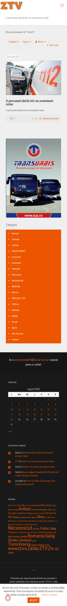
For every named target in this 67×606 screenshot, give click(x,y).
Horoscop (16, 274)
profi (54, 532)
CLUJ (54, 510)
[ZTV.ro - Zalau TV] (11, 5)
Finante (41, 513)
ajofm (53, 505)
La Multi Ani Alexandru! (27, 521)
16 (55, 409)
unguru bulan (37, 545)
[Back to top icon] (33, 570)
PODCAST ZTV (18, 298)
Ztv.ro (53, 548)
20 (35, 414)
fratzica (49, 513)
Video (47, 545)
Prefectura (12, 532)
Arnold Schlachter (39, 509)
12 (27, 409)
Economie (16, 257)
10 (12, 409)
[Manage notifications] (8, 598)
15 (48, 409)
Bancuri (15, 233)
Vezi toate (53, 45)
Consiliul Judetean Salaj (20, 513)
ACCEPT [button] (33, 600)
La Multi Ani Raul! (30, 524)
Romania (36, 536)
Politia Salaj (48, 528)
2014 (14, 505)
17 (12, 414)
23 (55, 414)
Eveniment (16, 263)
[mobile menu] (62, 5)
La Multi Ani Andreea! (46, 521)
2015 (19, 505)
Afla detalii (46, 505)
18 (19, 414)
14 (41, 409)
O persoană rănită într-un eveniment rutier (29, 102)
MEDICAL (16, 286)
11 (19, 409)
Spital (34, 541)
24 (12, 419)
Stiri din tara (17, 333)
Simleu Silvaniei (19, 540)
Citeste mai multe (50, 118)
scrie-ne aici (42, 360)
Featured (16, 268)
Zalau (33, 548)
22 (48, 414)
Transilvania (19, 544)
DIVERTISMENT (19, 251)
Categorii (13, 41)
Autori (41, 41)
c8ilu (50, 509)
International (17, 280)
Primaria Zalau (45, 532)
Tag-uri (26, 41)
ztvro (11, 552)
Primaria (34, 532)
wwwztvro (17, 548)
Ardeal (25, 508)
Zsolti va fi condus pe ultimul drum (38, 461)
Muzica (15, 292)
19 (27, 414)
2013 (10, 505)
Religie (15, 316)
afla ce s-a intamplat (31, 505)
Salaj (50, 536)
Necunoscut (20, 528)
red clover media (17, 536)
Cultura (15, 245)
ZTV (17, 461)
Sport (14, 327)
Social (15, 322)
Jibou (40, 517)
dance (34, 513)
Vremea (15, 339)
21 (41, 414)
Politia (36, 528)
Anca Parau (13, 509)
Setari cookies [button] (49, 594)
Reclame (15, 310)
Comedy (15, 239)
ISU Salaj (13, 517)
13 (35, 409)
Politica (15, 304)
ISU (54, 513)
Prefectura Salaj (24, 532)
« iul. (10, 431)
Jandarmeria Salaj (27, 517)
